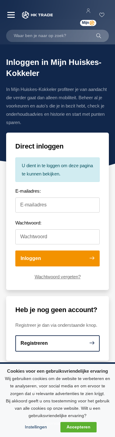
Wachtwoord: (28, 222)
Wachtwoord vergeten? (58, 276)
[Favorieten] (102, 15)
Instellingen (36, 427)
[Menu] (11, 15)
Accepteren (78, 427)
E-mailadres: (28, 191)
